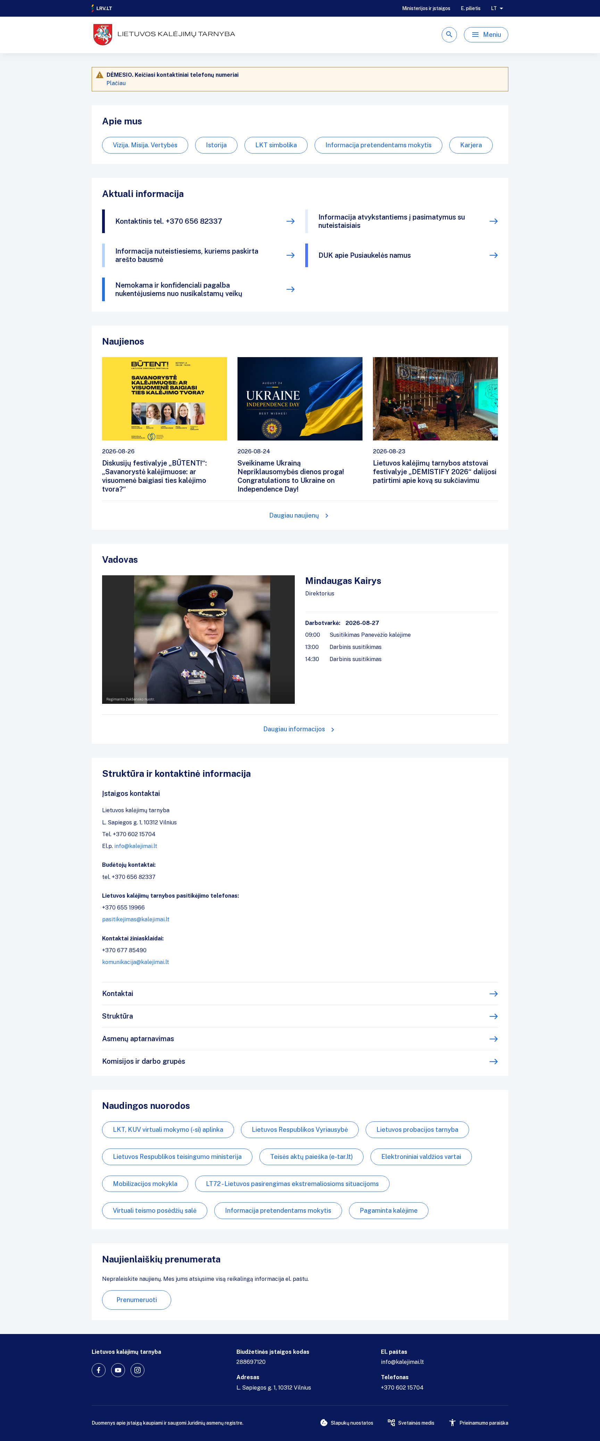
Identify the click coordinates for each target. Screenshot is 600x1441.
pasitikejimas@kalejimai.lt (135, 919)
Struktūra (117, 1016)
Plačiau (116, 83)
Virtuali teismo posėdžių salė (155, 1210)
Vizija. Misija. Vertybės (145, 145)
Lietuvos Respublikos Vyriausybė (300, 1129)
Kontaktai (117, 993)
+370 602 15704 (402, 1387)
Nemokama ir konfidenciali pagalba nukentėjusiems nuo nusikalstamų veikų (178, 289)
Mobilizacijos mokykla (145, 1183)
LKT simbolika (276, 145)
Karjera (471, 145)
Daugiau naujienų (294, 515)
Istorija (216, 145)
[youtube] (118, 1370)
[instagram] (137, 1370)
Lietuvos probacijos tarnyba (417, 1129)
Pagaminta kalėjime (389, 1210)
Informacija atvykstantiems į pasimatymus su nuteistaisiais (391, 221)
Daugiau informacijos (294, 729)
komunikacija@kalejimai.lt (135, 962)
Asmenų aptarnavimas (138, 1039)
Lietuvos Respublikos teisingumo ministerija (177, 1156)
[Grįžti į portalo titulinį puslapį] (102, 8)
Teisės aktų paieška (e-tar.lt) (311, 1156)
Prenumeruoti (136, 1299)
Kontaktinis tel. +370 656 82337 (168, 221)
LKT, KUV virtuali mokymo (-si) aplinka (168, 1129)
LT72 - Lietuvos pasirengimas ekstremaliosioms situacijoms (292, 1183)
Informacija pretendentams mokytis (378, 145)
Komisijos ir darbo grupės (143, 1061)
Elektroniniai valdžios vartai (421, 1156)
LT (494, 8)
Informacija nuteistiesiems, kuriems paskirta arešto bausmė (186, 255)
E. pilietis (471, 8)
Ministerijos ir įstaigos (426, 8)
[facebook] (99, 1370)
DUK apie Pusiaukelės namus (364, 255)
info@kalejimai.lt (135, 846)
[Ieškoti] (449, 34)
